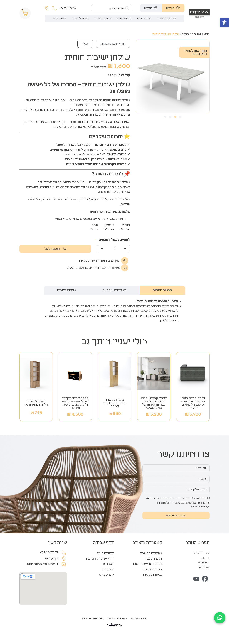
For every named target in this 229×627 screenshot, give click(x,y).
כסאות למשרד (152, 574)
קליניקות (108, 569)
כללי (185, 34)
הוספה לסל (52, 248)
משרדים (108, 564)
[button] (224, 22)
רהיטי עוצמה (201, 34)
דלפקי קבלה (153, 558)
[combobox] (111, 8)
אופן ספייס (106, 574)
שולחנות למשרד (151, 553)
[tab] (173, 8)
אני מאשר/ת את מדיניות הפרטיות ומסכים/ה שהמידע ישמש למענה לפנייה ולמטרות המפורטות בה (178, 503)
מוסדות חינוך (105, 553)
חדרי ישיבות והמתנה (113, 43)
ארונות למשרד (152, 569)
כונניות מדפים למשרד (147, 564)
